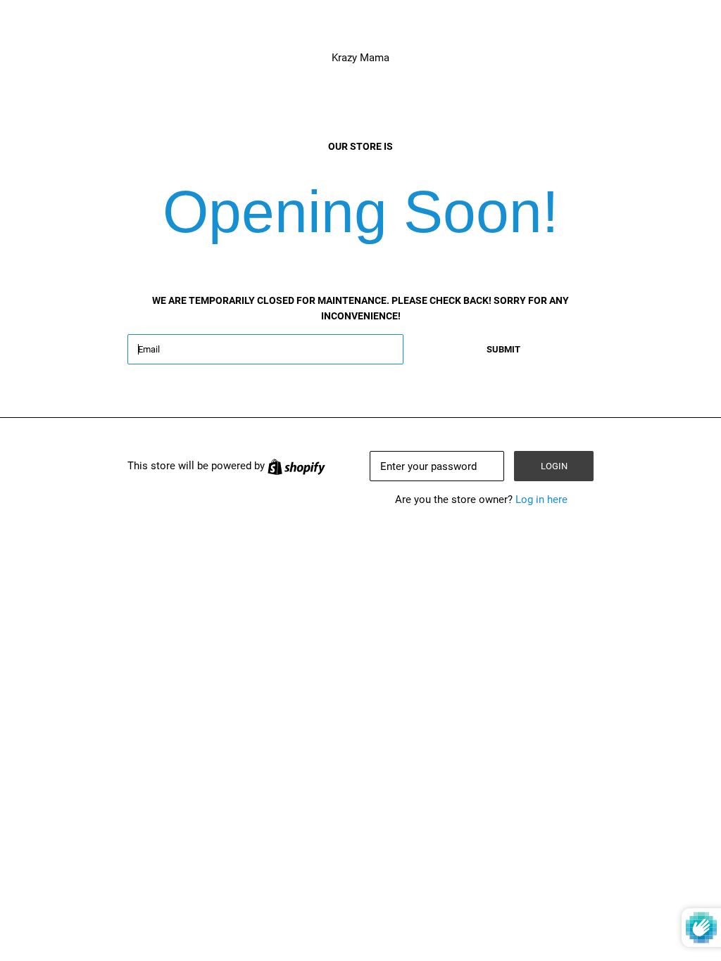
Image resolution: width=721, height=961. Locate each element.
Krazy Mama (360, 57)
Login (554, 466)
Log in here (541, 499)
